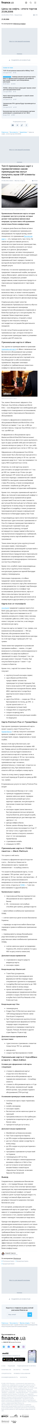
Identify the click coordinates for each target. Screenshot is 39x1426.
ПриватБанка (6, 732)
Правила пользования (22, 1373)
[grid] (19, 732)
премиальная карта (9, 349)
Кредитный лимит (8, 1264)
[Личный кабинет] (26, 2)
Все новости (14, 132)
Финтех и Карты (20, 180)
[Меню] (35, 2)
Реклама (26, 1369)
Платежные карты (8, 1261)
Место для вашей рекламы (19, 41)
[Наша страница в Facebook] (8, 1347)
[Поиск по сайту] (30, 2)
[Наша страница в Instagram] (23, 1347)
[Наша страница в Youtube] (13, 1347)
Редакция (11, 1366)
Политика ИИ (6, 1369)
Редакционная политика (26, 1366)
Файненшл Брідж (19, 24)
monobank (5, 608)
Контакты (23, 1377)
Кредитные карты (22, 1261)
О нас (4, 1366)
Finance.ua (5, 132)
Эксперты (17, 1369)
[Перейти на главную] (8, 2)
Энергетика (18, 15)
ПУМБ (22, 885)
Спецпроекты (6, 1373)
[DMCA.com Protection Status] (5, 1418)
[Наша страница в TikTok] (18, 1347)
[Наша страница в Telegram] (4, 1347)
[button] (29, 1314)
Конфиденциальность (10, 1377)
